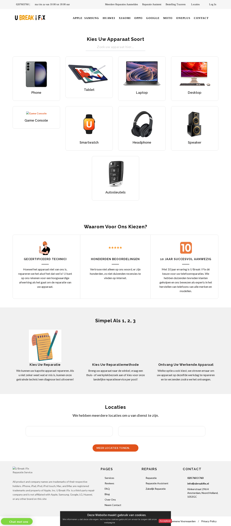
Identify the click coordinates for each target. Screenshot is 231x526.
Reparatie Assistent (151, 4)
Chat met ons (18, 521)
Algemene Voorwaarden (182, 521)
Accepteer (165, 521)
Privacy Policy (209, 521)
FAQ (107, 488)
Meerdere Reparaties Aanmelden (121, 4)
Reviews (109, 483)
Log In (212, 4)
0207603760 (22, 4)
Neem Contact (113, 504)
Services (109, 477)
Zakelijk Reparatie (156, 488)
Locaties (196, 4)
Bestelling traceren (176, 4)
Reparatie (151, 477)
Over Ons (110, 499)
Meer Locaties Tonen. (114, 447)
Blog (107, 494)
